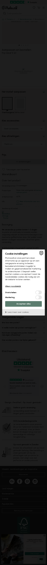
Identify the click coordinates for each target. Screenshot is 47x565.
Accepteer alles (23, 304)
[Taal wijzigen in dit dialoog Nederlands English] (41, 253)
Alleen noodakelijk (13, 286)
